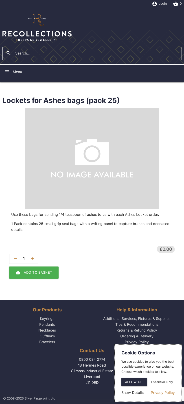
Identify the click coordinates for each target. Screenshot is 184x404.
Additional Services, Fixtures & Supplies (136, 318)
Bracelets (47, 342)
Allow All (134, 382)
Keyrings (47, 318)
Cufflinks (47, 336)
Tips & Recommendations (136, 324)
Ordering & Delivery (136, 336)
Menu (13, 71)
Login (159, 4)
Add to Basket (33, 272)
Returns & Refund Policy (136, 330)
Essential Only (162, 382)
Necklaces (47, 330)
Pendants (47, 324)
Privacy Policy (137, 342)
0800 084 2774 (92, 359)
